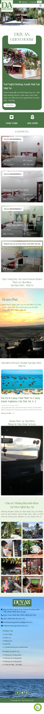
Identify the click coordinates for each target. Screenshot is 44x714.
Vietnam (24, 2)
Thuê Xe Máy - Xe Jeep (13, 665)
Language (33, 2)
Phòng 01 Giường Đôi (12, 655)
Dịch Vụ (7, 638)
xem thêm (9, 105)
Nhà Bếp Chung (13, 265)
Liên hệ (7, 644)
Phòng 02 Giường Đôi (13, 658)
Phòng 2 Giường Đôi (15, 190)
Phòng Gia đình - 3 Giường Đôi (20, 225)
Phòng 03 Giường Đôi (13, 661)
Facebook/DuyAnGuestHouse (16, 647)
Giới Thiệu (8, 634)
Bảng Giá (8, 641)
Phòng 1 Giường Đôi (15, 156)
